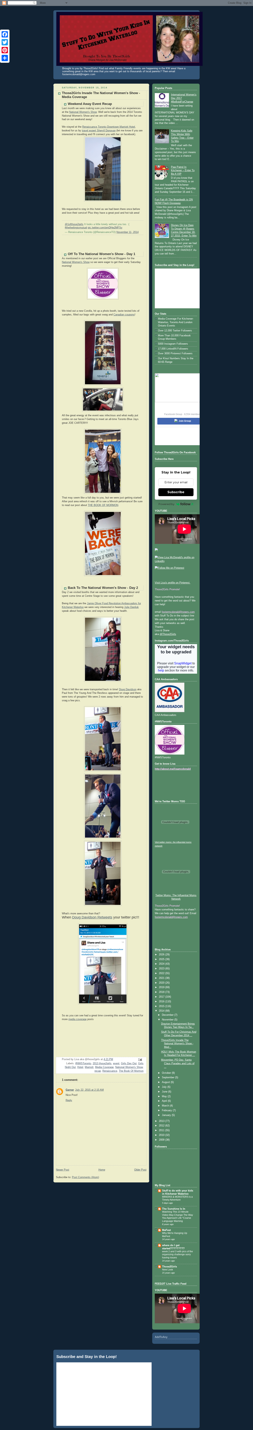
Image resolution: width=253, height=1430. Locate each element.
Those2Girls (169, 1266)
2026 (162, 954)
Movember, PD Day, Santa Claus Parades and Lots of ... (177, 1063)
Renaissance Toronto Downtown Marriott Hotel (108, 126)
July (164, 1087)
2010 (162, 1135)
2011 (162, 1130)
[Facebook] (5, 34)
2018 (162, 992)
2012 (162, 1125)
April (165, 1101)
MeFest (166, 1230)
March (166, 1105)
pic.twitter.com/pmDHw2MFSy (105, 227)
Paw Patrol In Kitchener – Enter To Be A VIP (182, 170)
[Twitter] (5, 42)
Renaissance (109, 1071)
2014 (162, 1010)
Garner (70, 1090)
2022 (162, 973)
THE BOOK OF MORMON (103, 505)
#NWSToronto (83, 1063)
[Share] (5, 58)
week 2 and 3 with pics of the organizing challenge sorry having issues (177, 1254)
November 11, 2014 (127, 232)
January (167, 1115)
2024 (162, 963)
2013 (162, 1121)
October (167, 1073)
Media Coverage (104, 1067)
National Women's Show (83, 112)
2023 (162, 968)
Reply (69, 1100)
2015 (162, 1006)
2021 (162, 978)
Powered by (166, 504)
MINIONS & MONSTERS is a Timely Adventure (177, 1198)
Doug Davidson (127, 689)
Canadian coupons (124, 314)
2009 (162, 1139)
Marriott (89, 1067)
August (166, 1082)
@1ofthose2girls (74, 224)
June (165, 1091)
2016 (162, 1001)
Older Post (140, 1169)
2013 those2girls (102, 1063)
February (167, 1110)
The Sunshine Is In (173, 1208)
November (168, 1019)
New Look (167, 1269)
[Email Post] (139, 1059)
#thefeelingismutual (76, 227)
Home (101, 1169)
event (116, 1063)
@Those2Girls (168, 634)
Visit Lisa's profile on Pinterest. (172, 582)
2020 (162, 982)
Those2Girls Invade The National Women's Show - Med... (177, 1043)
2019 (162, 987)
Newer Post (62, 1169)
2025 (162, 959)
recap (97, 1071)
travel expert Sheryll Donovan (99, 130)
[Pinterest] (5, 50)
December (168, 1015)
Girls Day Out (129, 1063)
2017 (162, 996)
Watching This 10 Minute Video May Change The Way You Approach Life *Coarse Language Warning (177, 1216)
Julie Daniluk (131, 607)
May (165, 1096)
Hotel (80, 1067)
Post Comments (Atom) (85, 1177)
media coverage (77, 1019)
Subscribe (175, 492)
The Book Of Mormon (131, 1071)
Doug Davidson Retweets (92, 917)
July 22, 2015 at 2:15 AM (89, 1090)
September (168, 1077)
